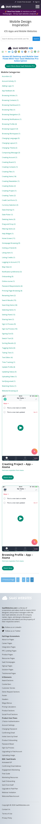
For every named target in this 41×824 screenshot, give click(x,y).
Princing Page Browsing (12, 291)
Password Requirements (12, 286)
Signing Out (7, 334)
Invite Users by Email (10, 736)
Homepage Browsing (11, 243)
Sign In (37, 2)
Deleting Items (8, 219)
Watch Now (8, 477)
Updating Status (9, 372)
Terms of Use (7, 814)
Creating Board (9, 162)
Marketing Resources (10, 777)
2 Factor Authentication (10, 721)
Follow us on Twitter (12, 631)
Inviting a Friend (9, 248)
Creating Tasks (9, 195)
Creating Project (9, 191)
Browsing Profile (9, 124)
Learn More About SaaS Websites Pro (20, 66)
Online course (8, 281)
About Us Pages (8, 639)
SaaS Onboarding (8, 781)
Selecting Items (9, 310)
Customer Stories (8, 688)
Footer (4, 695)
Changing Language (11, 138)
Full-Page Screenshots (11, 636)
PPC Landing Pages (9, 651)
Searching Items (9, 305)
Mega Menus (7, 703)
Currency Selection (10, 205)
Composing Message (11, 153)
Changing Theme (9, 148)
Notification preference (12, 272)
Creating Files (8, 172)
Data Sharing (8, 210)
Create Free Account (24, 2)
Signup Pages (7, 666)
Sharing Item (8, 319)
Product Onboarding (9, 740)
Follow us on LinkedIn (13, 627)
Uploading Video (9, 376)
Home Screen (8, 238)
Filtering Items (8, 229)
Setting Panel (8, 315)
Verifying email (8, 381)
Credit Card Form (9, 200)
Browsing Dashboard (11, 105)
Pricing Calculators (9, 707)
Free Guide (6, 774)
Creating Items (9, 176)
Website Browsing (10, 391)
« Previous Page (8, 580)
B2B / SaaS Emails (9, 759)
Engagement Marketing (11, 770)
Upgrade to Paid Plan (10, 789)
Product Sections (8, 711)
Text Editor (7, 357)
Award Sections (7, 680)
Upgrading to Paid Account (12, 751)
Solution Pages (7, 669)
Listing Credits (8, 257)
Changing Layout (9, 143)
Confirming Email (8, 733)
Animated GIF (7, 762)
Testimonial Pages (9, 673)
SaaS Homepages (8, 662)
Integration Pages (9, 647)
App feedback (8, 91)
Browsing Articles (9, 95)
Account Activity (9, 81)
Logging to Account (11, 262)
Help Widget (7, 233)
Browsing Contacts (10, 100)
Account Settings (8, 725)
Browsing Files (8, 110)
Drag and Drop (9, 224)
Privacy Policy (7, 818)
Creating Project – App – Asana (17, 465)
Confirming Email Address (11, 766)
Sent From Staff (8, 785)
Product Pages (7, 654)
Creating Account (9, 157)
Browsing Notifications (11, 119)
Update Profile (8, 367)
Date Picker (7, 214)
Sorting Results (9, 343)
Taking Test (7, 353)
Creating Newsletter (10, 181)
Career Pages (7, 643)
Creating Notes (9, 186)
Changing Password (9, 729)
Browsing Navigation (11, 114)
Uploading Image (8, 755)
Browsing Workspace (11, 134)
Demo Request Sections (11, 692)
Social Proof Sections (10, 714)
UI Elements (7, 677)
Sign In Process (9, 324)
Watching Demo (9, 386)
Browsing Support (10, 129)
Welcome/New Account (10, 796)
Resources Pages (8, 658)
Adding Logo (8, 86)
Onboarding (7, 276)
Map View (7, 267)
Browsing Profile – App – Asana (17, 556)
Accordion (7, 76)
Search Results (9, 300)
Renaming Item (9, 295)
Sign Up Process (9, 329)
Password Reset (8, 744)
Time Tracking (8, 362)
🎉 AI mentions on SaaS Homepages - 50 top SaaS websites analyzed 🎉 (20, 12)
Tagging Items (8, 348)
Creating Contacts (10, 167)
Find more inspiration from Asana (13, 470)
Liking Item (7, 253)
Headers (5, 699)
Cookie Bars (6, 684)
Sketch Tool (7, 338)
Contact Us (6, 809)
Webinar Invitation (9, 792)
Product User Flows (9, 718)
